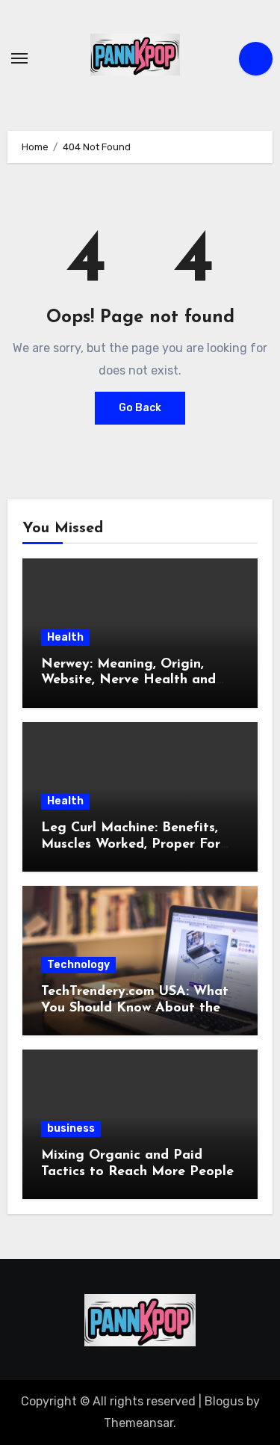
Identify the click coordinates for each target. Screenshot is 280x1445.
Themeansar (138, 1423)
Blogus (224, 1401)
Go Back (140, 407)
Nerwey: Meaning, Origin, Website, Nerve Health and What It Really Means (128, 680)
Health (65, 637)
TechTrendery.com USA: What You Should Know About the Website (134, 1008)
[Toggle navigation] (19, 58)
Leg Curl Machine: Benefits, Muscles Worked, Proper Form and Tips (136, 844)
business (71, 1128)
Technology (78, 964)
